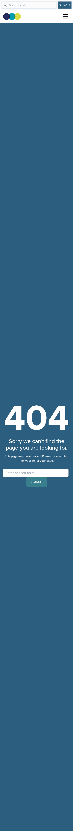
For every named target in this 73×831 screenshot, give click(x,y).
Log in (66, 5)
